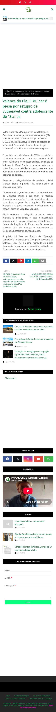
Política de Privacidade (41, 696)
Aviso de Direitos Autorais (15, 699)
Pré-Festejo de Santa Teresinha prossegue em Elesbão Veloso (28, 18)
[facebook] (20, 2)
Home (8, 696)
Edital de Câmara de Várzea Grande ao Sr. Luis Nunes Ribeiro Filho (33, 548)
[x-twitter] (25, 2)
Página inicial (10, 91)
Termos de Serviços (21, 696)
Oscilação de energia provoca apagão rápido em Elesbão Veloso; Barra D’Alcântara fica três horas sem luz (32, 354)
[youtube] (38, 459)
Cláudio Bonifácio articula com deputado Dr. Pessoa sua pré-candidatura (33, 535)
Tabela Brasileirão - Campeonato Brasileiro (29, 523)
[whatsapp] (48, 459)
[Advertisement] (28, 55)
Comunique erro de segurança (40, 699)
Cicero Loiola (10, 122)
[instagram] (30, 2)
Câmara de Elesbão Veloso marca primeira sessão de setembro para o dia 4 (34, 328)
